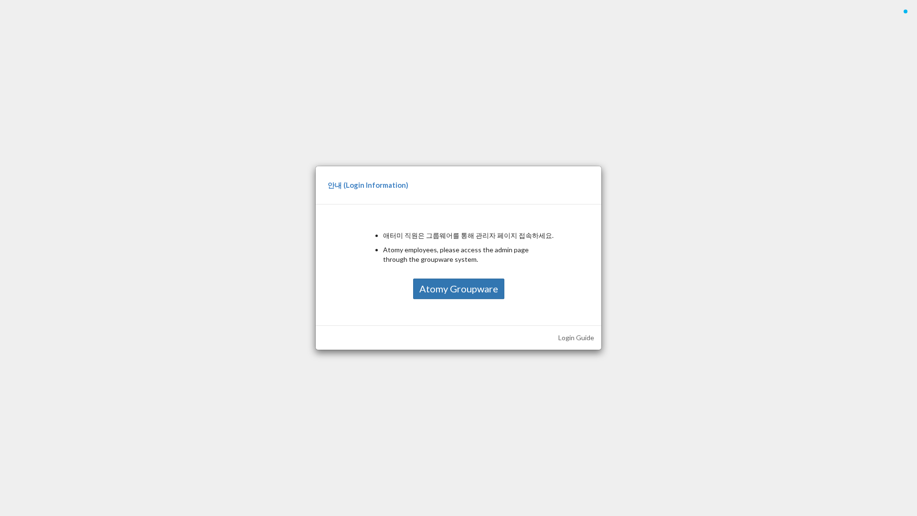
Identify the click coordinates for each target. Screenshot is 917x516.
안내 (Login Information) (368, 185)
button (905, 16)
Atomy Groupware (458, 288)
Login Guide (576, 337)
